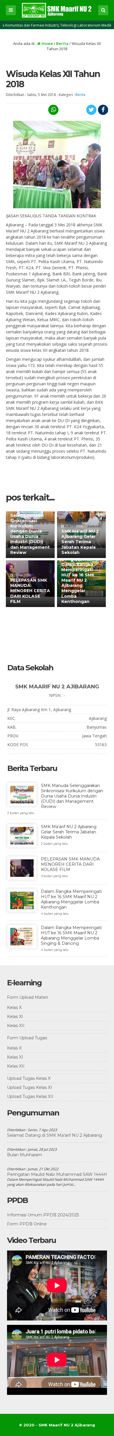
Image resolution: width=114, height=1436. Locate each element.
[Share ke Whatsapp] (52, 109)
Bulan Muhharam (24, 1154)
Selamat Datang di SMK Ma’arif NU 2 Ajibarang (54, 1135)
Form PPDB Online (27, 1224)
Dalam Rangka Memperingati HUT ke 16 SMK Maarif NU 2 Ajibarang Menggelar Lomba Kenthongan (77, 583)
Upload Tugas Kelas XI (29, 1087)
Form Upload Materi (27, 997)
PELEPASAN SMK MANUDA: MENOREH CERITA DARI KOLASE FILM (30, 591)
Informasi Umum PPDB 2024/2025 (43, 1215)
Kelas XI (15, 1016)
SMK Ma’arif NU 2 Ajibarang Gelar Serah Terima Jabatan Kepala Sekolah (80, 542)
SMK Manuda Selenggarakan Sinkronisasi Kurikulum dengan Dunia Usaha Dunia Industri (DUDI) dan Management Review (30, 531)
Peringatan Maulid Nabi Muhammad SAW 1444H (57, 1174)
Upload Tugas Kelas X (29, 1078)
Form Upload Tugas (27, 1037)
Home (47, 43)
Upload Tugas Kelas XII (30, 1096)
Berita (62, 43)
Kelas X (14, 1007)
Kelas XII (16, 1025)
